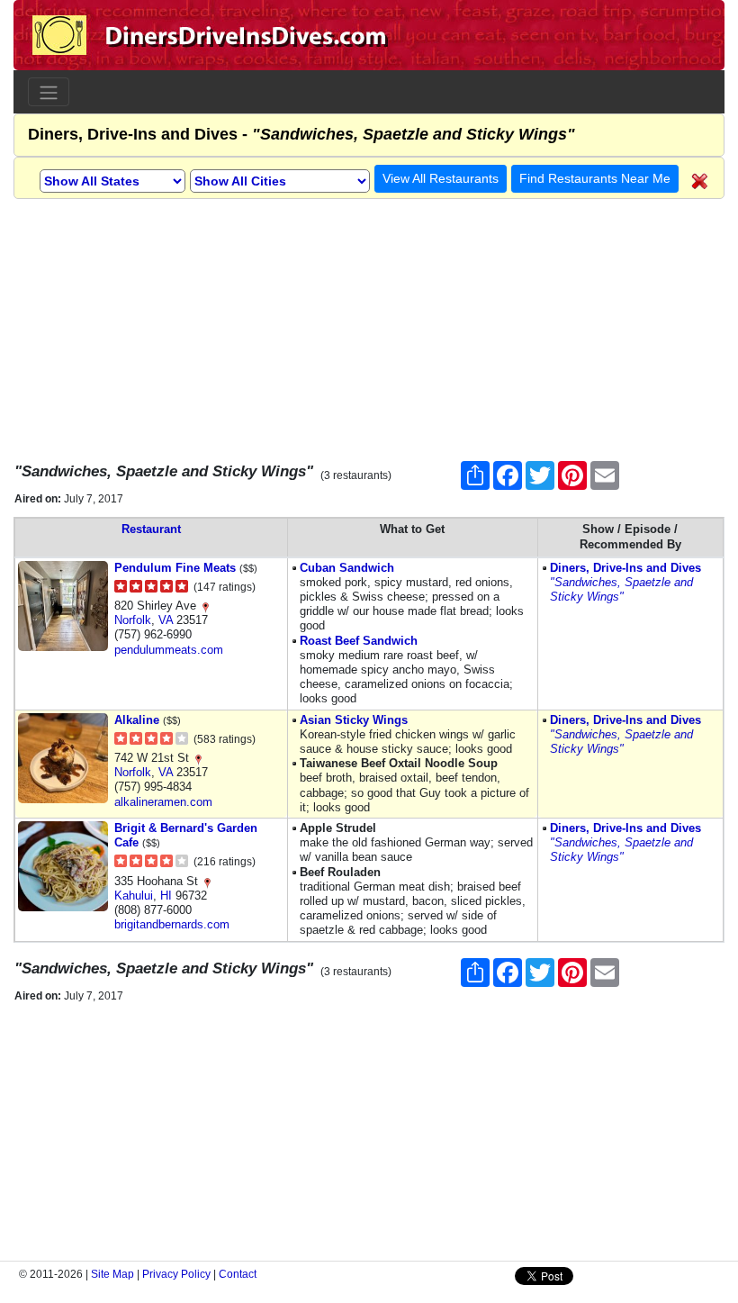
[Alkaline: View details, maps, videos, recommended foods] (63, 757)
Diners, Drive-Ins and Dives (625, 568)
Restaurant (151, 529)
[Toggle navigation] (48, 91)
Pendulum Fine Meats (175, 568)
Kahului (133, 895)
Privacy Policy (176, 1274)
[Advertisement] (369, 325)
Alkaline (136, 720)
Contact (237, 1274)
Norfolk (132, 620)
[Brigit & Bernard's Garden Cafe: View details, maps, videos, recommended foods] (63, 865)
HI (166, 895)
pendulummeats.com (168, 649)
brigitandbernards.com (172, 924)
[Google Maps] (205, 605)
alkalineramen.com (163, 802)
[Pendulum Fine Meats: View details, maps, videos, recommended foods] (63, 604)
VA (165, 620)
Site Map (112, 1274)
